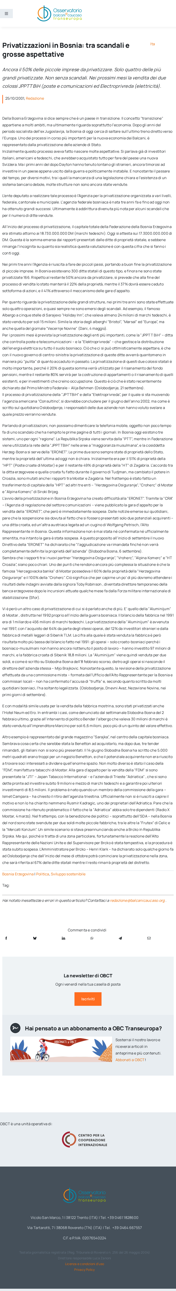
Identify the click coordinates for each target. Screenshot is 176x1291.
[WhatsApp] (92, 938)
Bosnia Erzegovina (18, 874)
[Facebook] (6, 938)
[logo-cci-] (84, 1132)
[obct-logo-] (84, 1186)
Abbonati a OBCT (130, 1059)
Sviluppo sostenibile (68, 874)
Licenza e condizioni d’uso (84, 1264)
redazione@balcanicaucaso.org (137, 900)
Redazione (35, 98)
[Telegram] (120, 938)
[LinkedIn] (63, 938)
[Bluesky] (35, 938)
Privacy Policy (84, 1269)
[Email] (149, 938)
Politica (42, 874)
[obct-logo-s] (59, 6)
